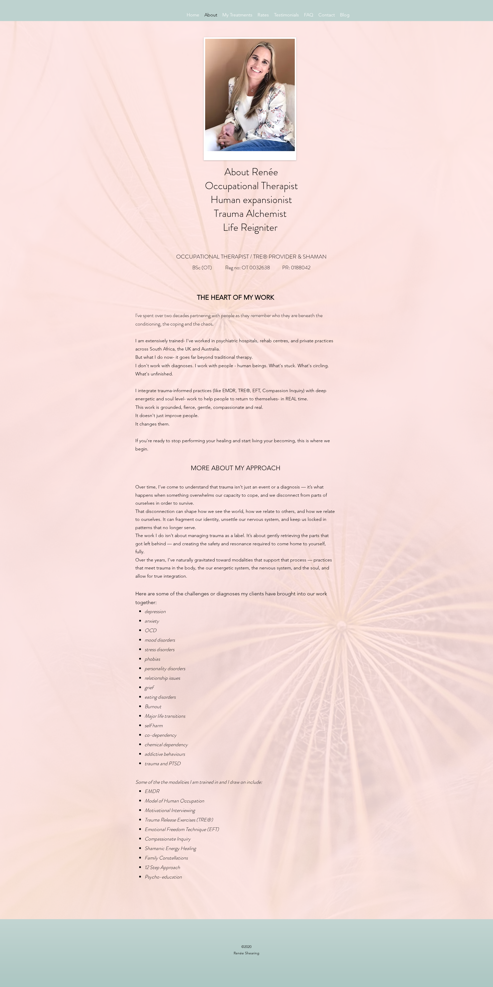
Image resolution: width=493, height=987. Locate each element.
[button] (237, 14)
